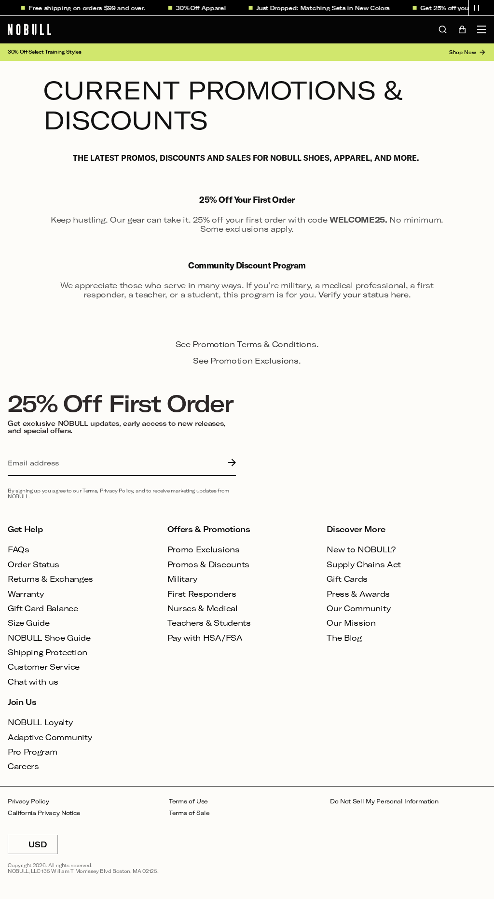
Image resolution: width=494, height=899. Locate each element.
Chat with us (33, 681)
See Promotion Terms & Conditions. (247, 344)
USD (43, 847)
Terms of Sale (189, 813)
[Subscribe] (229, 463)
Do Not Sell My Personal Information (384, 801)
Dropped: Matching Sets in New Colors (325, 7)
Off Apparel (203, 7)
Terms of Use (188, 801)
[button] (476, 8)
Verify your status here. (364, 294)
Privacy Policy (28, 801)
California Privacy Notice (44, 813)
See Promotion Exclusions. (247, 360)
